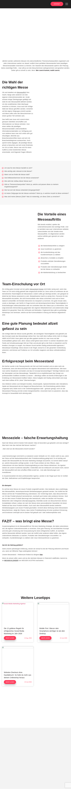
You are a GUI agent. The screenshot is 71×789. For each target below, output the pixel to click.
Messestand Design (37, 289)
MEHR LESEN (10, 638)
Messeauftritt (21, 92)
